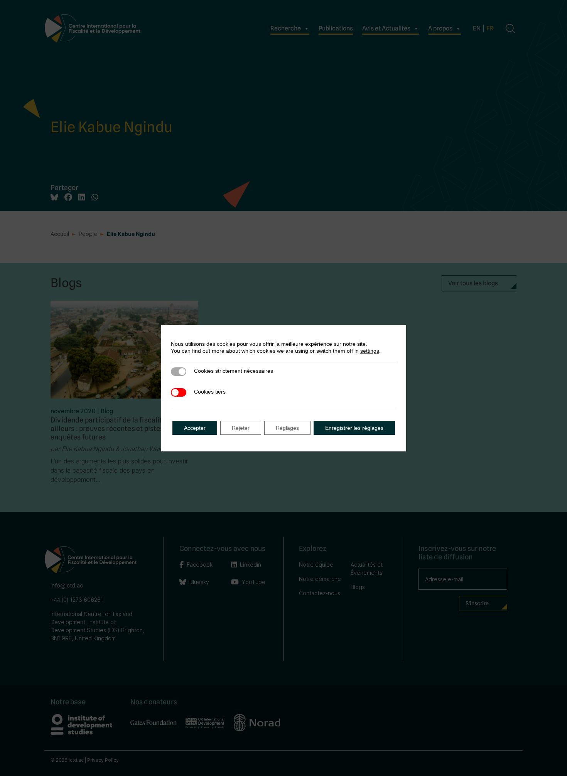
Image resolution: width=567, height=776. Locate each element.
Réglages (287, 428)
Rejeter (241, 428)
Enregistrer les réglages (354, 428)
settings (369, 351)
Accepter (195, 428)
